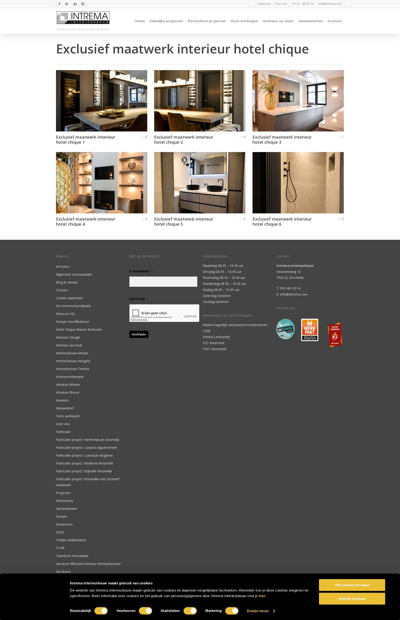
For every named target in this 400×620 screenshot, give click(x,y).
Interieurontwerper (70, 376)
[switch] (145, 610)
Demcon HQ (65, 314)
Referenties (64, 500)
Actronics (63, 266)
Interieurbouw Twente (72, 369)
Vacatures (63, 571)
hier (262, 596)
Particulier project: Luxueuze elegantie (84, 455)
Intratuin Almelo (68, 384)
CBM (206, 331)
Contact (62, 290)
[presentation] (164, 313)
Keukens (62, 400)
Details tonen (258, 611)
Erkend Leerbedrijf (216, 337)
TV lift (60, 548)
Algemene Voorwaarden (74, 274)
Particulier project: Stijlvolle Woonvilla (84, 471)
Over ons (63, 424)
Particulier (63, 432)
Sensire (61, 516)
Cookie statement (69, 298)
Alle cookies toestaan (352, 585)
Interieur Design (68, 337)
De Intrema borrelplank (73, 306)
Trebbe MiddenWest (71, 540)
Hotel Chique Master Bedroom (79, 329)
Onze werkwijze (68, 416)
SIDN (60, 532)
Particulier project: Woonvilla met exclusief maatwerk (87, 482)
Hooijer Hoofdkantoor (72, 321)
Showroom (64, 524)
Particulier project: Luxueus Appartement (86, 447)
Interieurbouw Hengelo (73, 361)
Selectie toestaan (352, 599)
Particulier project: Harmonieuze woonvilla (87, 439)
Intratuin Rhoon (67, 392)
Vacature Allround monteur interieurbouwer (88, 563)
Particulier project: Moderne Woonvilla (84, 463)
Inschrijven (139, 334)
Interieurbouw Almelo (72, 353)
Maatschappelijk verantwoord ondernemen (235, 325)
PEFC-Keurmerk (214, 349)
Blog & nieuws (67, 282)
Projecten (63, 493)
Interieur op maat (69, 345)
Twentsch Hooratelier (72, 556)
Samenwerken (66, 508)
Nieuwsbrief (65, 408)
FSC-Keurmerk (213, 343)
